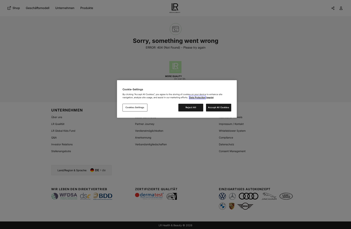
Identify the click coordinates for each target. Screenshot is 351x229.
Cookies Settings (134, 107)
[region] (177, 99)
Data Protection (197, 97)
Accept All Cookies (218, 107)
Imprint (210, 97)
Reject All (191, 107)
